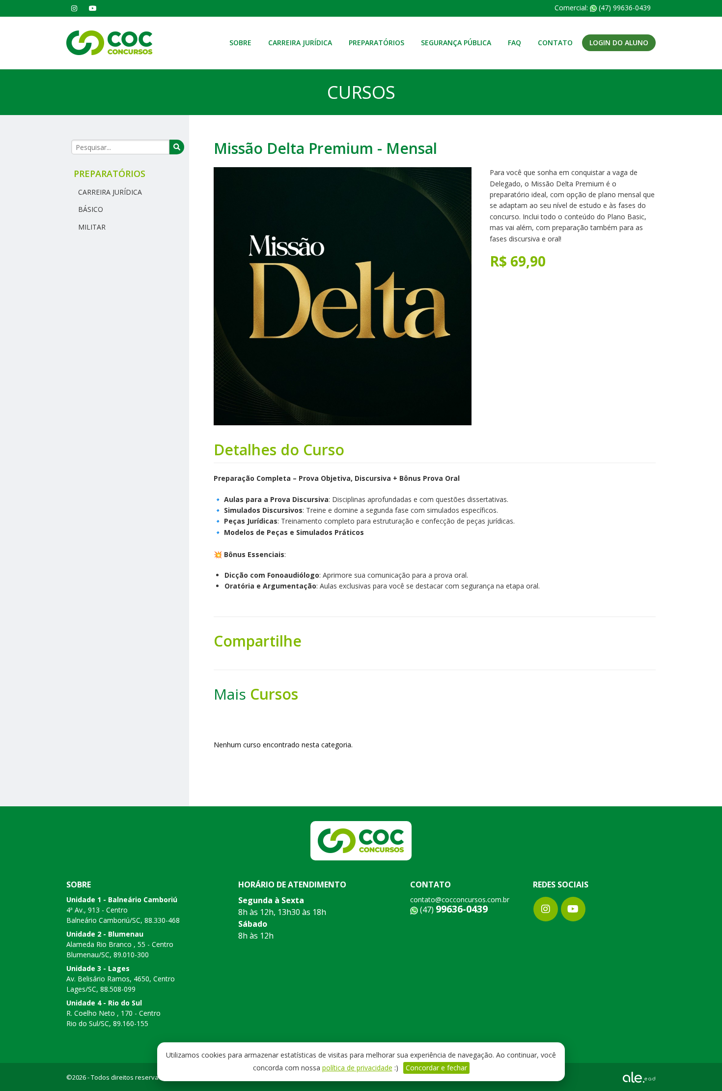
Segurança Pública (456, 42)
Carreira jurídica (300, 42)
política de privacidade (357, 1067)
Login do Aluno (618, 42)
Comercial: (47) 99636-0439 (603, 7)
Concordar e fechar (436, 1067)
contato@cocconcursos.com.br (459, 899)
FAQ (514, 42)
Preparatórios (376, 42)
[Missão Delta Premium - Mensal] (343, 295)
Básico (89, 209)
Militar (91, 227)
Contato (555, 42)
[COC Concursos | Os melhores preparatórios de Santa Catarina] (109, 42)
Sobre (240, 42)
